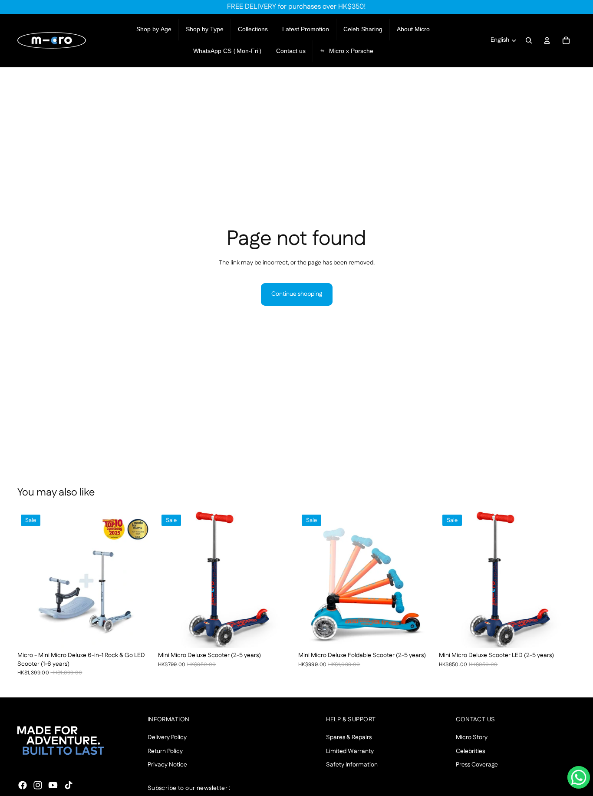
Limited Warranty (350, 751)
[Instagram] (38, 785)
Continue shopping (296, 294)
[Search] (528, 40)
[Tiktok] (68, 785)
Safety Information (352, 764)
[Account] (547, 40)
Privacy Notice (167, 764)
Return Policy (165, 751)
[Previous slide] (30, 579)
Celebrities (470, 751)
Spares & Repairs (349, 737)
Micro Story (472, 737)
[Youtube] (53, 785)
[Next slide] (141, 579)
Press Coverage (477, 764)
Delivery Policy (167, 737)
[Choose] (141, 634)
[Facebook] (22, 785)
